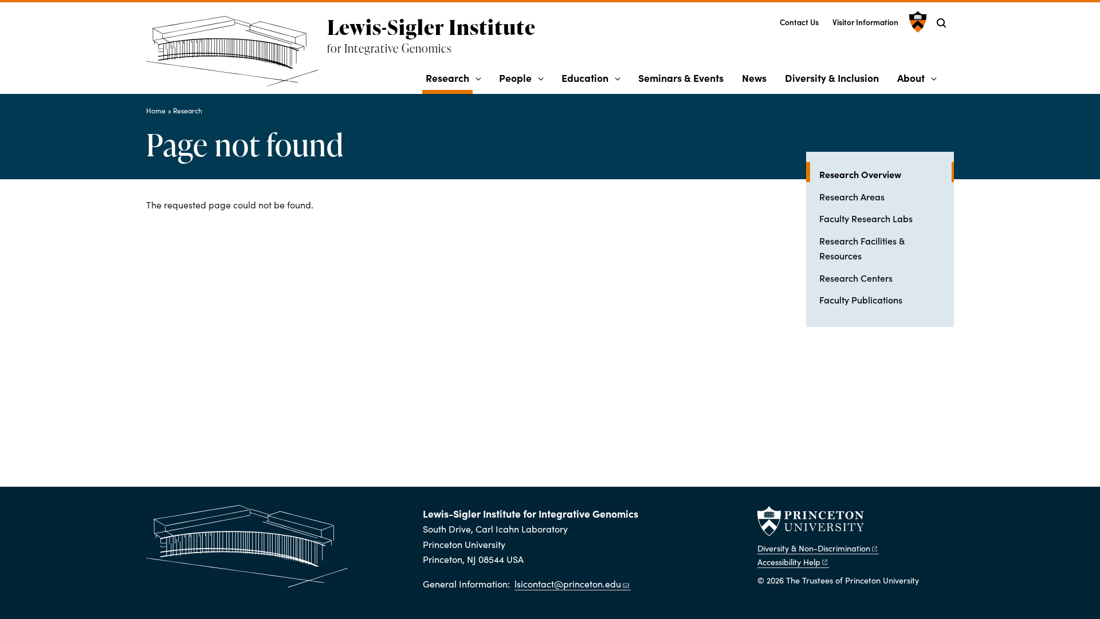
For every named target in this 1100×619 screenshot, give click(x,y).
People (515, 77)
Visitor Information (865, 22)
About (911, 77)
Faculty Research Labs (866, 218)
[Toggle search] (941, 23)
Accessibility (788, 561)
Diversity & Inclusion (832, 77)
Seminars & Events (681, 77)
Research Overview (886, 173)
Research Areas (852, 196)
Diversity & (813, 548)
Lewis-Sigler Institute (431, 27)
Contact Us (799, 22)
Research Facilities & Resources (862, 248)
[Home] (236, 56)
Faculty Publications (860, 299)
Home (156, 110)
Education (584, 77)
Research (449, 77)
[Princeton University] (916, 22)
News (754, 77)
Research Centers (856, 277)
